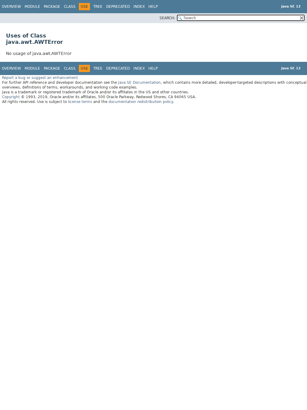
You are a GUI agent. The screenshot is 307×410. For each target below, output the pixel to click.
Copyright (11, 97)
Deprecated (118, 7)
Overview (11, 7)
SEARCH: (167, 18)
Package (52, 7)
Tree (98, 7)
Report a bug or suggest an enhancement (40, 78)
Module (32, 7)
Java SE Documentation (139, 82)
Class (70, 7)
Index (139, 7)
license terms (80, 102)
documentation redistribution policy (141, 102)
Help (153, 7)
